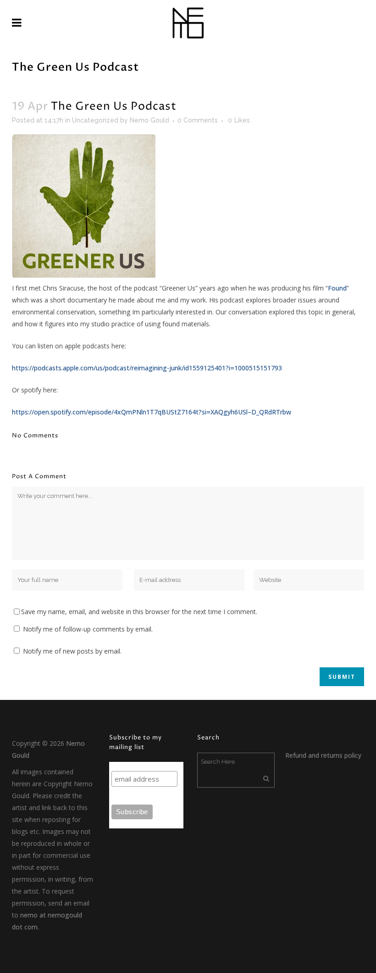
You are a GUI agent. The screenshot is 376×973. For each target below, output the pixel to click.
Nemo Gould (149, 120)
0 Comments (197, 120)
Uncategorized (95, 120)
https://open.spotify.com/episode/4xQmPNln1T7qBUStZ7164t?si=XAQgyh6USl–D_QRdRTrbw (151, 412)
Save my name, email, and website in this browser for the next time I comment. (139, 611)
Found (337, 288)
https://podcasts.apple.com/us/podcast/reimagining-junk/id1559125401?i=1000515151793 (147, 367)
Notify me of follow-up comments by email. (88, 629)
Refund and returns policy (323, 755)
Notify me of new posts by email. (72, 651)
